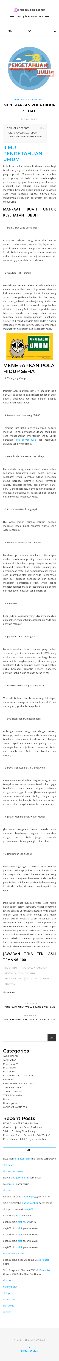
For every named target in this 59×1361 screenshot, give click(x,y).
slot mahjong (29, 1196)
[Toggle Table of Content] (39, 128)
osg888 (29, 1209)
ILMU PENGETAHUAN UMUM (29, 99)
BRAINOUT (9, 1071)
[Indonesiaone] (29, 10)
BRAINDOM (9, 1067)
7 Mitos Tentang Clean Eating (19, 1131)
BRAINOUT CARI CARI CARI (18, 1075)
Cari (51, 1038)
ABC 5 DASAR (10, 1055)
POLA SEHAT (32, 978)
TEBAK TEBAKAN (12, 1091)
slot (20, 1228)
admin (11, 992)
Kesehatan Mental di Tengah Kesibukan (24, 1139)
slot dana (8, 1164)
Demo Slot (45, 1270)
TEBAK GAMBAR (12, 1087)
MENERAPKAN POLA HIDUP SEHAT (26, 136)
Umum (6, 1099)
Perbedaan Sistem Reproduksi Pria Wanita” (26, 1135)
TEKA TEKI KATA (12, 1095)
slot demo (8, 1305)
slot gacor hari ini (22, 1158)
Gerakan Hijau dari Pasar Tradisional (22, 1127)
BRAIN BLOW (10, 1063)
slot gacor (8, 1190)
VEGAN (46, 978)
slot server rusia (26, 439)
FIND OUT (8, 1079)
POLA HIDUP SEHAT (13, 978)
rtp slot (11, 1183)
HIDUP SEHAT (11, 968)
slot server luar (30, 1202)
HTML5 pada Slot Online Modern (21, 1123)
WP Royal (40, 1340)
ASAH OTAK (9, 1059)
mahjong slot (10, 1286)
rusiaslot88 (9, 1299)
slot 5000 (8, 1280)
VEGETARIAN (10, 984)
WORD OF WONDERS (15, 1107)
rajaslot (16, 1215)
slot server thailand (13, 1171)
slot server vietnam (13, 1253)
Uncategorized (11, 1103)
